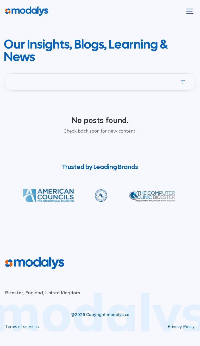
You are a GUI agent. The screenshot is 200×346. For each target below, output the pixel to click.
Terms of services (22, 326)
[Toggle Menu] (190, 11)
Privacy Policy (181, 326)
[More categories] (185, 82)
